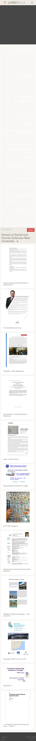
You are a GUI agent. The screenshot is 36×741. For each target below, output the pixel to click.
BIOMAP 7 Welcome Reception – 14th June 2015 (16, 615)
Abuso (32, 739)
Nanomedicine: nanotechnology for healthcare (15, 415)
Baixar (31, 230)
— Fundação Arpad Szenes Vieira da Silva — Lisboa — (16, 725)
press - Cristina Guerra (11, 459)
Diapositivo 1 (7, 685)
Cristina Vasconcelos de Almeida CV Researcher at (16, 284)
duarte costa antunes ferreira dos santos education (17, 570)
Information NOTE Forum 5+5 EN (14, 659)
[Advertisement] (18, 25)
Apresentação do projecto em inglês (15, 486)
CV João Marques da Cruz (12, 328)
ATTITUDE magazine (10, 526)
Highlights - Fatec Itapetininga (13, 371)
